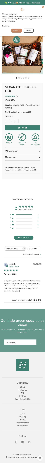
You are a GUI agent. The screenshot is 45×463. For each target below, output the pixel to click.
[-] (7, 121)
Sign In (22, 414)
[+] (16, 121)
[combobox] (32, 254)
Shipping (12, 112)
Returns (22, 420)
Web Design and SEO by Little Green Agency (22, 457)
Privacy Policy (22, 426)
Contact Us (22, 390)
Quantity (9, 116)
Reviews (22, 396)
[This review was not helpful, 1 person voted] (38, 300)
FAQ (22, 393)
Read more (6, 26)
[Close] (43, 7)
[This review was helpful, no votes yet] (34, 300)
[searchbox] (13, 248)
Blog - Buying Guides (22, 399)
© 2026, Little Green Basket (22, 454)
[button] (16, 78)
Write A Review (24, 238)
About (22, 387)
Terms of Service (22, 423)
